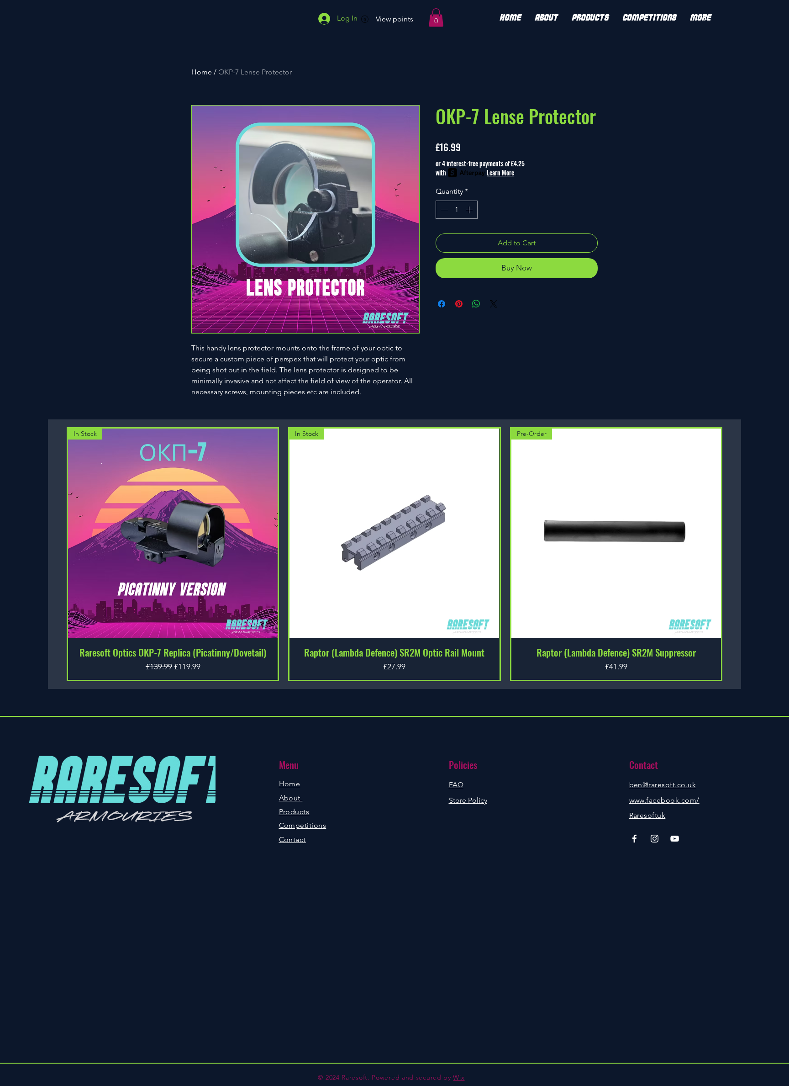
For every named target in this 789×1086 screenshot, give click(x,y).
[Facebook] (634, 838)
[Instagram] (654, 838)
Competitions (302, 825)
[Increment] (469, 209)
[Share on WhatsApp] (476, 303)
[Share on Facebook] (441, 303)
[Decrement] (443, 209)
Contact (292, 839)
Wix (458, 1077)
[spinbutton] (456, 209)
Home (201, 72)
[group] (394, 554)
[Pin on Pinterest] (458, 303)
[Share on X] (493, 303)
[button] (436, 17)
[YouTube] (674, 838)
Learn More (500, 172)
